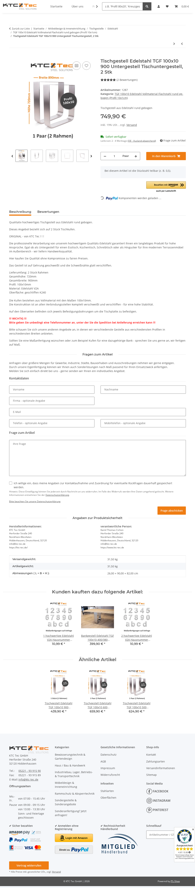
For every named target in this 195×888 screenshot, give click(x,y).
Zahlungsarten (155, 761)
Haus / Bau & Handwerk (70, 765)
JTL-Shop (175, 881)
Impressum (108, 768)
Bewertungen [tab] (48, 212)
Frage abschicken (172, 510)
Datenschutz (109, 754)
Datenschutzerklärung (57, 495)
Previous (12, 156)
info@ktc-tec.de (28, 779)
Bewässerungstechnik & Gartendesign (70, 756)
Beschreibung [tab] (20, 212)
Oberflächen (108, 797)
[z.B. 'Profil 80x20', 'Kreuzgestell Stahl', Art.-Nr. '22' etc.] (147, 6)
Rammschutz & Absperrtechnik (74, 793)
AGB (103, 761)
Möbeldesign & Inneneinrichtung (66, 785)
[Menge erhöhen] (136, 156)
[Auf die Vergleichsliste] (76, 65)
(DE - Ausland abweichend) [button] (142, 140)
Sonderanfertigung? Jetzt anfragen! (70, 813)
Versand (131, 125)
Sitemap (151, 775)
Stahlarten (107, 791)
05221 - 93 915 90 (29, 771)
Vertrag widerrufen (29, 865)
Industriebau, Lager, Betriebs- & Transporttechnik (74, 774)
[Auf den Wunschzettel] (86, 65)
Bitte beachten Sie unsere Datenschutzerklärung (35, 501)
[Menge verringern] (105, 156)
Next (91, 156)
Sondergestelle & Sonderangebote (66, 802)
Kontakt (151, 754)
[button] (94, 6)
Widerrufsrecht (110, 775)
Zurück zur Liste (21, 28)
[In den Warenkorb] (12, 56)
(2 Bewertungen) (127, 80)
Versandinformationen (160, 768)
